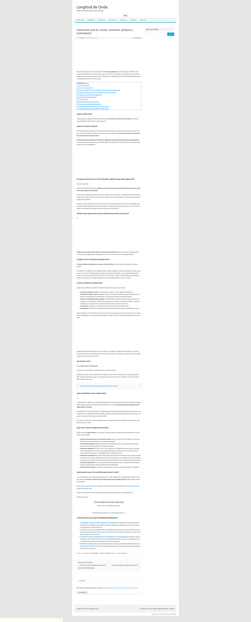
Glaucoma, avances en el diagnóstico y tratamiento (97, 529)
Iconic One (155, 614)
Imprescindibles (94, 553)
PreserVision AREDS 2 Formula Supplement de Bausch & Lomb (98, 386)
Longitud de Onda (92, 7)
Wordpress (173, 614)
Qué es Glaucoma (122, 553)
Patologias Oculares (105, 553)
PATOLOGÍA (101, 20)
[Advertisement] (109, 55)
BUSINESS (133, 20)
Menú (125, 15)
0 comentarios (137, 38)
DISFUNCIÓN (91, 20)
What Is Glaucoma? (82, 497)
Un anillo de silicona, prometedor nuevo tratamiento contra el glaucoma (104, 537)
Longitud (82, 38)
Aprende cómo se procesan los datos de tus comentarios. (120, 588)
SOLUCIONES (112, 20)
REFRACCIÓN (80, 20)
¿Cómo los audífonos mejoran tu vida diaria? (126, 565)
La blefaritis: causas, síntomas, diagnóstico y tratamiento (99, 523)
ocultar (87, 83)
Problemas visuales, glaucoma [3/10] (92, 544)
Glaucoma (86, 553)
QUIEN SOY (143, 20)
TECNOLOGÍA (123, 20)
